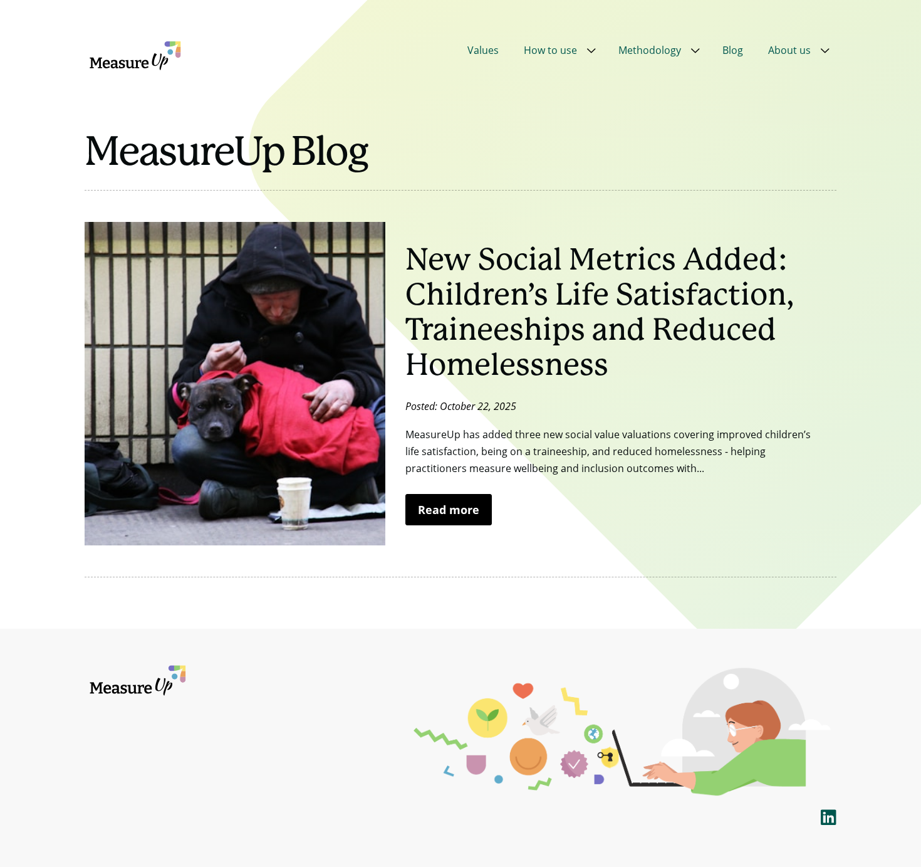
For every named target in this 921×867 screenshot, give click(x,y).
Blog (732, 50)
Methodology (649, 50)
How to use (550, 50)
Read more (448, 509)
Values (483, 50)
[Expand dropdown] (591, 50)
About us (789, 50)
